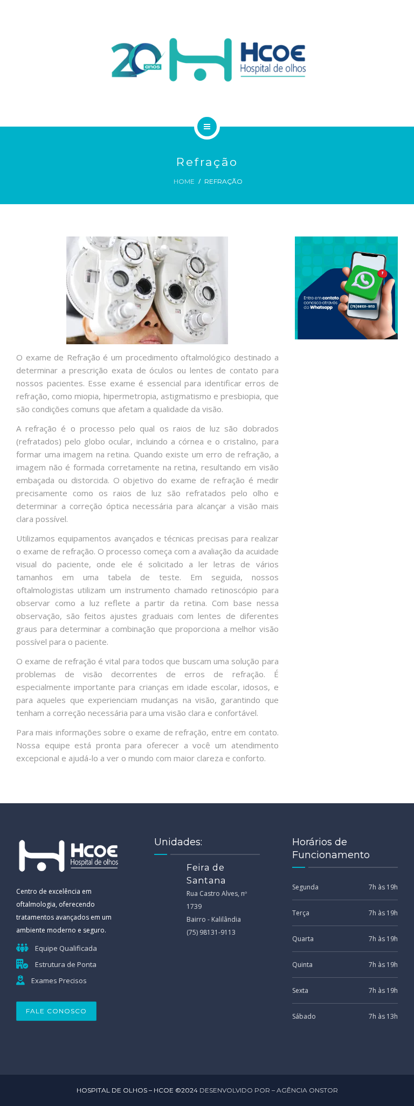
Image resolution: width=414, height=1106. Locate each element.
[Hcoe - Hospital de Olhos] (207, 61)
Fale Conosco (56, 1011)
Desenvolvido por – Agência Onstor (268, 1090)
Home (184, 181)
